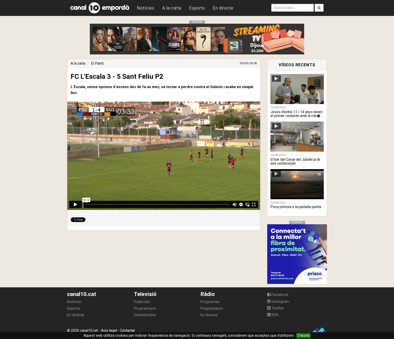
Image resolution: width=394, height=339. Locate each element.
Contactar (127, 330)
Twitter (277, 308)
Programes (210, 301)
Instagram (280, 301)
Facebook (279, 294)
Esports (197, 8)
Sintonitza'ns (145, 315)
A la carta (171, 8)
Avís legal (109, 330)
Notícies (145, 8)
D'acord (303, 335)
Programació (145, 308)
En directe (223, 8)
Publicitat (142, 301)
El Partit (97, 63)
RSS (274, 314)
